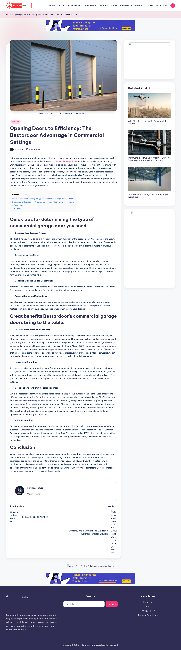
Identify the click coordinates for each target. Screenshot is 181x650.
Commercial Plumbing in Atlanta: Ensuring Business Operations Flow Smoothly (149, 159)
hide (25, 195)
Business (15, 122)
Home (8, 14)
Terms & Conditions (148, 615)
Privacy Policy (148, 610)
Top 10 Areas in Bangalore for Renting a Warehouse (148, 195)
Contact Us (148, 606)
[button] (33, 494)
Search (111, 604)
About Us (147, 602)
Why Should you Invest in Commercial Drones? (147, 122)
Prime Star (35, 488)
